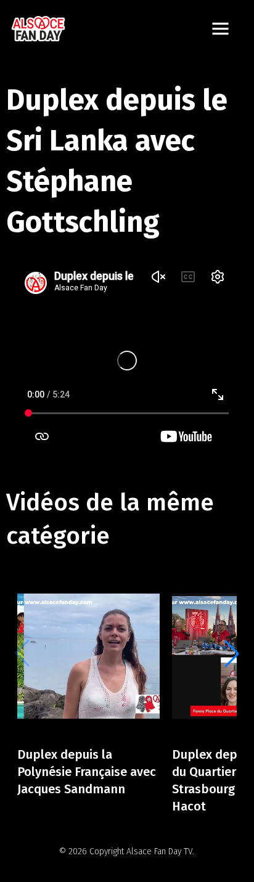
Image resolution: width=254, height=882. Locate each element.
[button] (231, 653)
